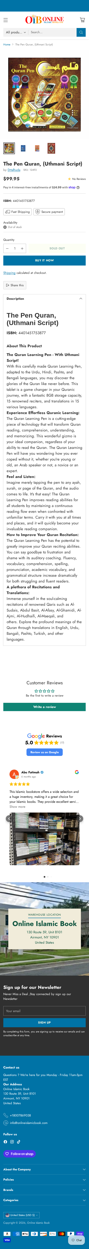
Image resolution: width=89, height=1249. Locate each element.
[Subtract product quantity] (7, 248)
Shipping (9, 273)
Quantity (8, 240)
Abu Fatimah (30, 772)
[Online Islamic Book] (44, 19)
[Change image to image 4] (51, 148)
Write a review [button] (44, 706)
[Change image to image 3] (37, 148)
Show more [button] (17, 806)
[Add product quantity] (22, 248)
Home (6, 44)
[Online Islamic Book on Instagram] (12, 1142)
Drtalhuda (14, 170)
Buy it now (44, 260)
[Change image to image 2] (23, 148)
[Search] (81, 32)
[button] (44, 752)
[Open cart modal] (82, 20)
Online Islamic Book (38, 1223)
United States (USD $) (22, 1215)
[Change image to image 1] (9, 148)
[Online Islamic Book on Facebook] (5, 1142)
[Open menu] (5, 20)
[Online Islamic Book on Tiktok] (18, 1142)
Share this (17, 285)
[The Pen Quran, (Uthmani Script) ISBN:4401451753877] (44, 94)
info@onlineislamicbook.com (29, 1123)
